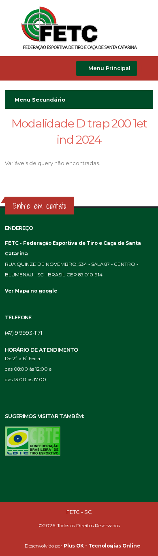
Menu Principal (108, 68)
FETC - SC (79, 512)
